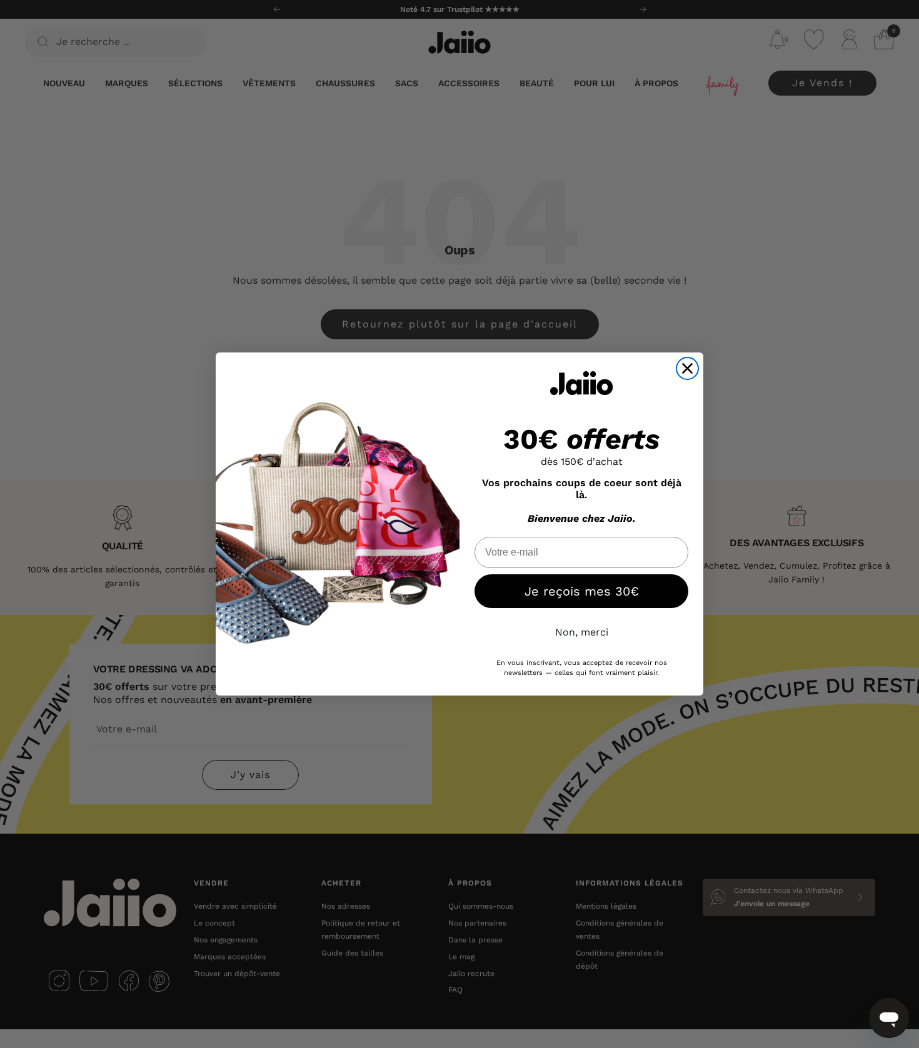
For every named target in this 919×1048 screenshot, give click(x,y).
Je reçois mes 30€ (582, 591)
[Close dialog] (687, 368)
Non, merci (581, 632)
